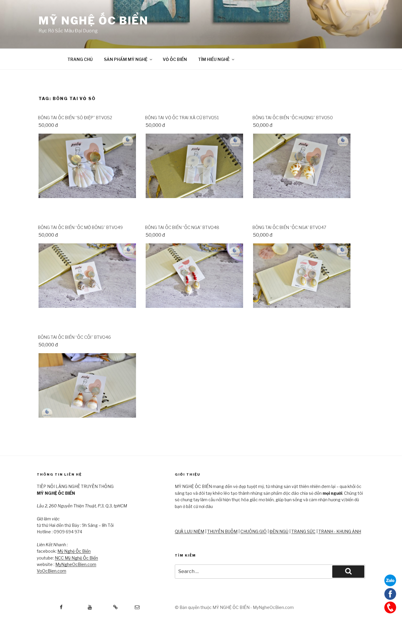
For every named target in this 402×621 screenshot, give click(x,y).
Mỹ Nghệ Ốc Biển (74, 551)
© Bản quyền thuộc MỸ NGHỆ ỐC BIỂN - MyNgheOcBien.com (234, 607)
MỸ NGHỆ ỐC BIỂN (94, 20)
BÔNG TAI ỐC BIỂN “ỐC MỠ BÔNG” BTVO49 (80, 227)
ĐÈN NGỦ (279, 531)
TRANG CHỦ (80, 59)
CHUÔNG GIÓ (253, 531)
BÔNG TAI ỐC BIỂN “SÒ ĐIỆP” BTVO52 (75, 117)
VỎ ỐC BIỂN (175, 59)
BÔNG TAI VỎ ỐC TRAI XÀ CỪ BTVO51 (182, 117)
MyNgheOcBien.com (75, 564)
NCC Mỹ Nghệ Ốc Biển (76, 557)
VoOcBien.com (51, 570)
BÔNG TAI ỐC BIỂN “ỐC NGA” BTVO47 (289, 227)
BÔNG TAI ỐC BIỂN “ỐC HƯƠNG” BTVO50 (293, 117)
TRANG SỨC (303, 531)
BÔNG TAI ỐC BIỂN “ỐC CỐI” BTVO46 (74, 337)
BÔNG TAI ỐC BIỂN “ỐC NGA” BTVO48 (182, 227)
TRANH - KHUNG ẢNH (339, 531)
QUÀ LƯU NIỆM (189, 531)
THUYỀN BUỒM (222, 531)
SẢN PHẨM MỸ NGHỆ (125, 59)
